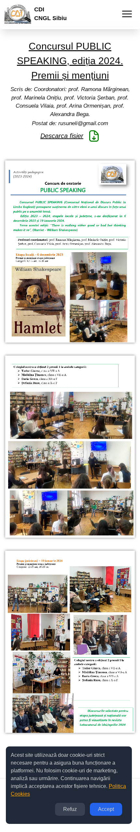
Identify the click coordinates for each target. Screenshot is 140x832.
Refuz (70, 809)
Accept (106, 809)
